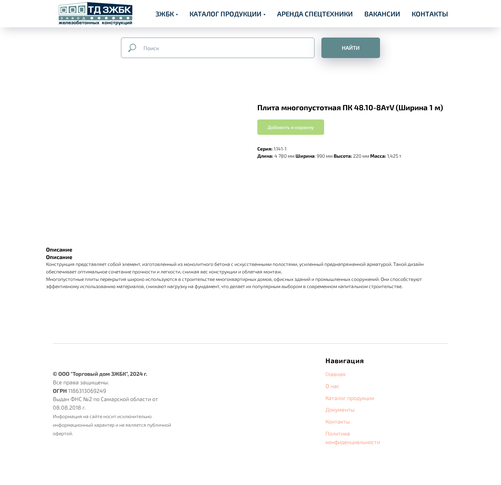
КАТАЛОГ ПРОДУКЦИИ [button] (225, 14)
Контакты (337, 421)
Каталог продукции (349, 398)
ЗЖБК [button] (164, 14)
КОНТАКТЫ (430, 14)
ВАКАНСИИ (382, 14)
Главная (335, 374)
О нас (332, 386)
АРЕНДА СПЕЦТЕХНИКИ (315, 14)
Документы (339, 409)
